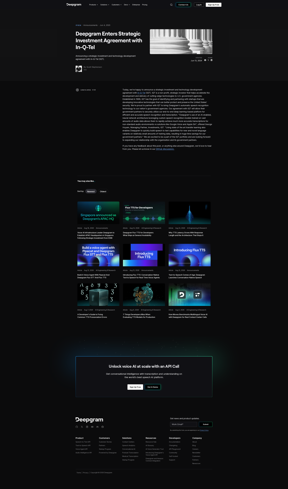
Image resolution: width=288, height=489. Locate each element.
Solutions (103, 5)
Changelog (173, 445)
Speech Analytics (128, 445)
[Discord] (97, 427)
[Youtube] (92, 427)
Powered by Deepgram (108, 453)
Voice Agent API (82, 449)
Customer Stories (105, 442)
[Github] (77, 427)
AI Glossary (150, 445)
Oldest (103, 191)
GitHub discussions (165, 149)
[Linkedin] (87, 427)
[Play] (77, 90)
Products (92, 5)
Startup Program (105, 449)
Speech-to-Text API (83, 442)
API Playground (174, 449)
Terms (78, 473)
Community (173, 453)
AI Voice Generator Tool (155, 449)
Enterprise (136, 5)
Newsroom (196, 463)
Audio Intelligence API (84, 453)
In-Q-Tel (141, 93)
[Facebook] (102, 427)
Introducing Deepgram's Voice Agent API (155, 454)
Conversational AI (128, 449)
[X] (82, 427)
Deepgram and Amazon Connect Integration (154, 460)
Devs (126, 5)
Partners (102, 445)
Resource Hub (151, 442)
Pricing (144, 5)
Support (172, 460)
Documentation (174, 442)
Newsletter (196, 453)
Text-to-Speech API (83, 445)
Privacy (86, 473)
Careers (195, 449)
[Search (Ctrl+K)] (171, 5)
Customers (116, 5)
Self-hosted (173, 456)
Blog (194, 445)
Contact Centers (128, 442)
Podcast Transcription (130, 453)
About (194, 442)
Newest (91, 191)
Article (78, 25)
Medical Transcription (130, 456)
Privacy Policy (204, 430)
